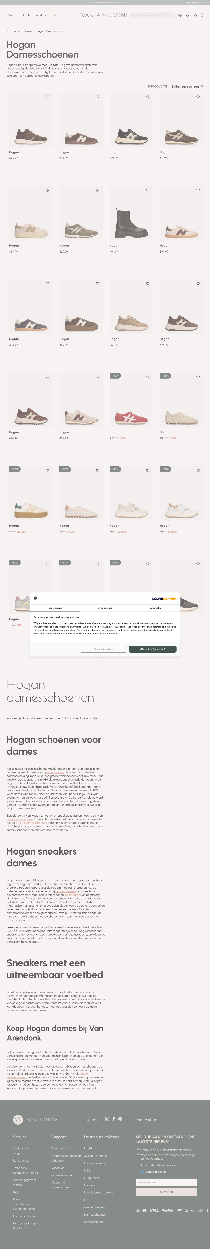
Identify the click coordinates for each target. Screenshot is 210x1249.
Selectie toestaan (103, 649)
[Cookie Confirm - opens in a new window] (164, 598)
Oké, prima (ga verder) (152, 649)
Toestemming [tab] (54, 608)
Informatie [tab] (155, 608)
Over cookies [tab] (105, 608)
